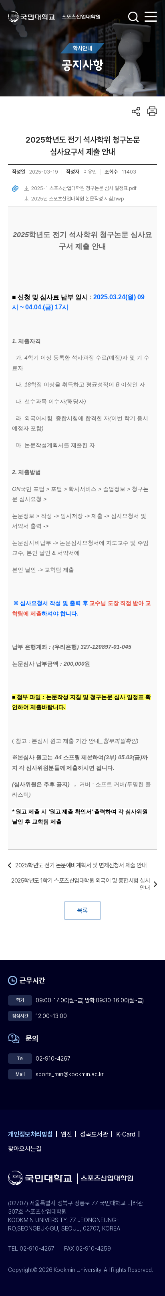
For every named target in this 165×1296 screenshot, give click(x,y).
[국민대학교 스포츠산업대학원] (81, 16)
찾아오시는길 (25, 1149)
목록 (82, 910)
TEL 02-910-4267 (31, 1248)
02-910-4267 (53, 1058)
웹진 (66, 1134)
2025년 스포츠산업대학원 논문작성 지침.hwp (77, 199)
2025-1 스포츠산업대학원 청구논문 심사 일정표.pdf (84, 188)
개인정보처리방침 (30, 1134)
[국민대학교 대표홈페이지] (33, 16)
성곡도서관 (94, 1134)
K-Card (125, 1134)
